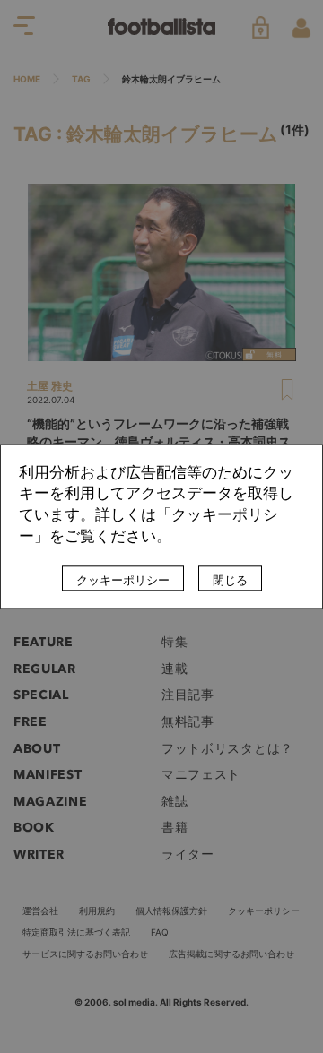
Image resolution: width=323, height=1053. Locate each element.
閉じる (230, 580)
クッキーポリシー (123, 580)
